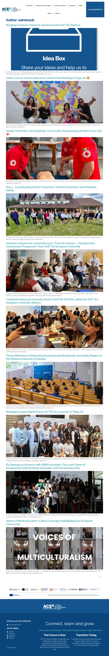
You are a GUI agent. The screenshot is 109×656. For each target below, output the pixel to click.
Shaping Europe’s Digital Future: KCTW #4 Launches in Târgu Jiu (44, 411)
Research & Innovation (44, 5)
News (81, 5)
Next (100, 577)
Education (29, 5)
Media (49, 13)
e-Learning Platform (95, 9)
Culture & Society (60, 5)
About (57, 13)
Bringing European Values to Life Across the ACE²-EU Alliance (43, 25)
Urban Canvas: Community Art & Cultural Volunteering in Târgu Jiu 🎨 (48, 77)
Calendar (72, 5)
